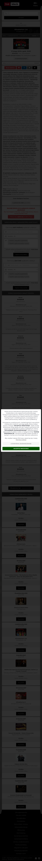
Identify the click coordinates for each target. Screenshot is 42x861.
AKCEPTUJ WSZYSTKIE (21, 448)
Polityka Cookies (21, 439)
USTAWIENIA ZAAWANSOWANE (21, 443)
